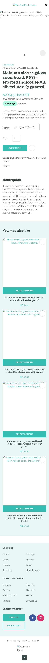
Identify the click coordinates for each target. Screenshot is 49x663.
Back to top (26, 641)
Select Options (24, 291)
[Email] (19, 166)
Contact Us (31, 601)
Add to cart (15, 148)
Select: (6, 128)
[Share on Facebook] (11, 166)
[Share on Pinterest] (23, 166)
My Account (13, 626)
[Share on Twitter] (15, 166)
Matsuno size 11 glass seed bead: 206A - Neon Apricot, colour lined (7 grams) (24, 518)
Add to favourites (42, 242)
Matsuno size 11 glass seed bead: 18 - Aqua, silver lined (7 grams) (24, 299)
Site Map (17, 641)
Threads (30, 559)
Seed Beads (8, 65)
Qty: (5, 138)
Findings (30, 554)
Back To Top (24, 657)
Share (6, 166)
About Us (30, 590)
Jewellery (7, 570)
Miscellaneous (33, 570)
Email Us (13, 617)
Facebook (32, 617)
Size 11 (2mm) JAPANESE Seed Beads (21, 68)
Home (9, 641)
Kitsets (6, 565)
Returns (30, 595)
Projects (7, 585)
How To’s (30, 585)
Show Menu (5, 5)
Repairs (6, 601)
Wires (5, 559)
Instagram (40, 617)
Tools (28, 565)
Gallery (6, 590)
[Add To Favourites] (32, 148)
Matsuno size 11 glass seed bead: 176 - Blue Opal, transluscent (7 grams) (24, 370)
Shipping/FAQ (10, 595)
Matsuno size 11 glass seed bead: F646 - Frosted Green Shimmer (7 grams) (24, 444)
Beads (6, 554)
